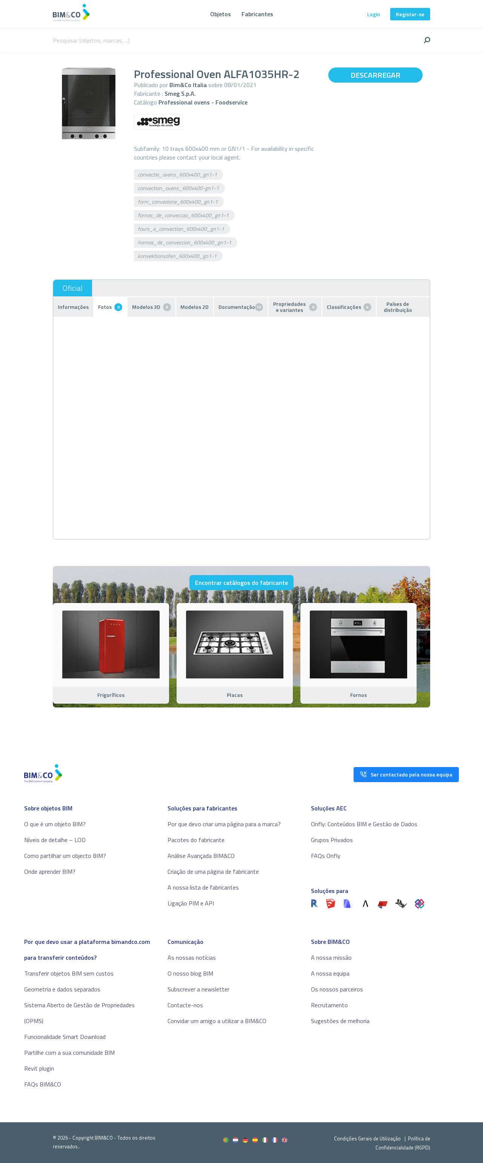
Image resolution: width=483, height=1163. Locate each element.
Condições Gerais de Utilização (368, 1138)
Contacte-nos (185, 1005)
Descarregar (375, 75)
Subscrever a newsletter (198, 989)
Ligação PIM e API (191, 903)
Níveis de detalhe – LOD (55, 839)
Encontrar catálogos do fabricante (241, 582)
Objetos (220, 13)
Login (373, 14)
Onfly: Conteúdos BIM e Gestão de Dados (364, 824)
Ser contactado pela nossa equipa (411, 774)
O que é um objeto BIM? (55, 824)
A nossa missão (331, 957)
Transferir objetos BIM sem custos (69, 973)
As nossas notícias (192, 957)
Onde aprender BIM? (49, 871)
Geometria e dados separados (62, 989)
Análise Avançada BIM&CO (201, 855)
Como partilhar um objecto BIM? (65, 855)
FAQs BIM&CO (42, 1084)
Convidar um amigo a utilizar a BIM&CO (217, 1020)
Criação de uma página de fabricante (213, 871)
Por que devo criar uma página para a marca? (224, 824)
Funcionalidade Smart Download (65, 1036)
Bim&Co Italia (188, 84)
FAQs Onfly (325, 855)
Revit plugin (39, 1068)
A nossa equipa (330, 973)
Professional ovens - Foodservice (203, 102)
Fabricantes (257, 13)
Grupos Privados (332, 839)
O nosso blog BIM (190, 973)
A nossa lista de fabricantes (203, 887)
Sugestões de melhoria (340, 1020)
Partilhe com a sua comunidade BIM (69, 1052)
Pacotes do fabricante (196, 839)
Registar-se (410, 14)
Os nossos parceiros (337, 989)
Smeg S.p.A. (180, 93)
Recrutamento (329, 1005)
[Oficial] (72, 288)
